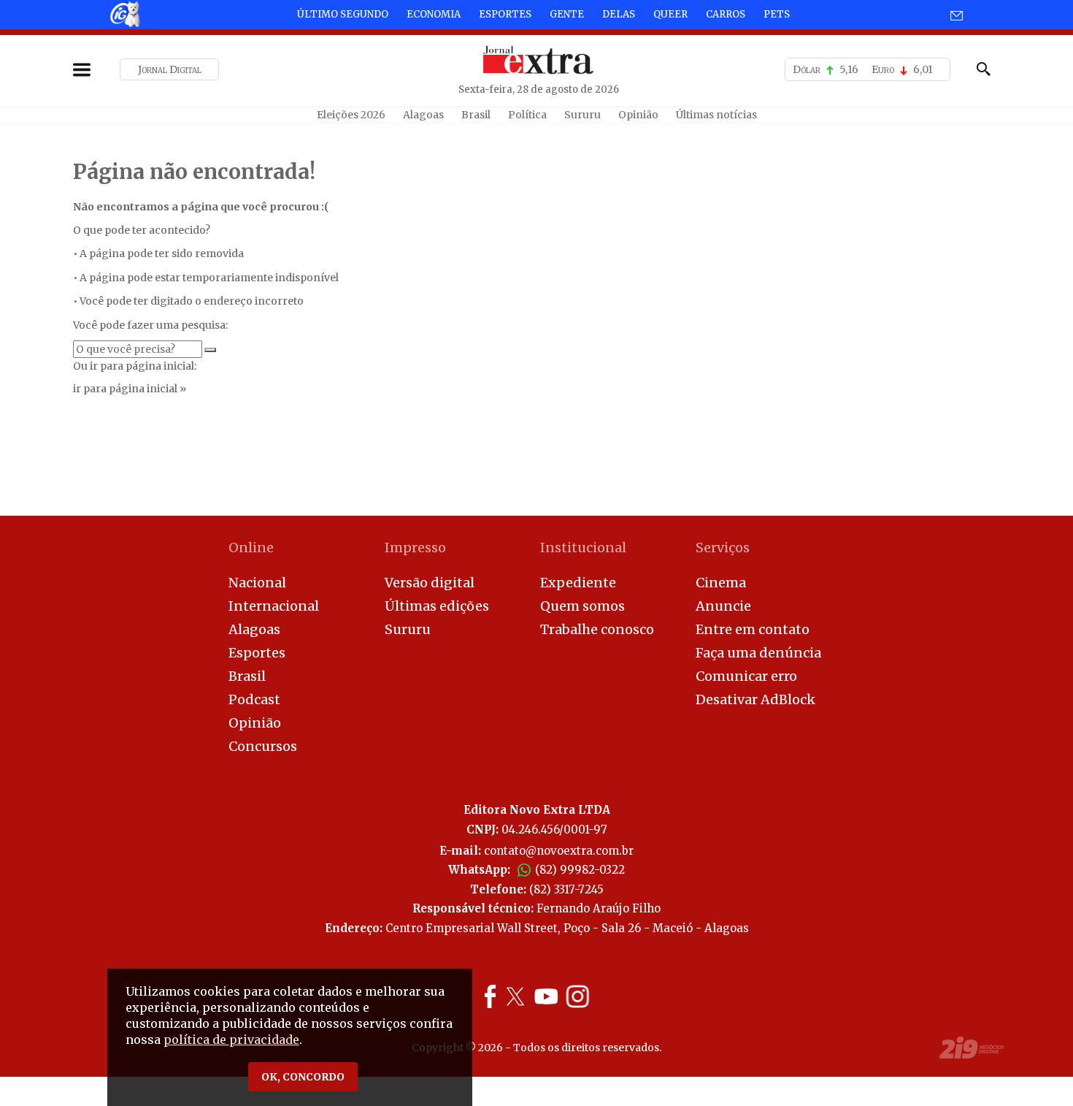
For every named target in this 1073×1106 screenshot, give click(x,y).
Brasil (476, 114)
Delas (618, 14)
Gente (567, 14)
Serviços (723, 547)
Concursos (262, 746)
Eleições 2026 (351, 114)
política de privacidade (231, 1039)
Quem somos (582, 606)
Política (527, 114)
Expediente (578, 582)
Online (251, 547)
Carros (725, 14)
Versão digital (429, 582)
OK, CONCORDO (303, 1076)
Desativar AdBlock (755, 699)
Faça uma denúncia (758, 652)
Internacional (273, 606)
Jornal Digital (169, 69)
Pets (777, 14)
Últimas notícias (716, 114)
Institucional (583, 547)
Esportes (505, 14)
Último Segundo (342, 14)
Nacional (257, 582)
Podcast (254, 699)
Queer (670, 14)
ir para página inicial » (129, 388)
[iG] (124, 13)
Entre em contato (752, 629)
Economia (434, 14)
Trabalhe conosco (597, 629)
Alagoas (423, 114)
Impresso (415, 547)
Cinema (721, 582)
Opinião (638, 114)
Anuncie (723, 606)
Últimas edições (437, 606)
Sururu (582, 114)
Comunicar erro (746, 676)
